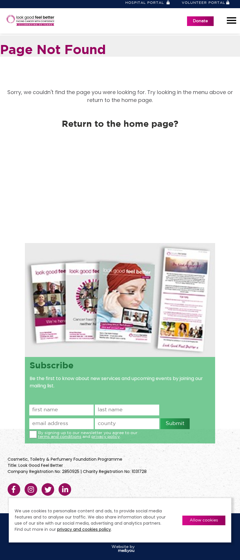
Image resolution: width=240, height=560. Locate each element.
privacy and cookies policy (84, 529)
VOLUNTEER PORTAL (203, 2)
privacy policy (105, 436)
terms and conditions (59, 436)
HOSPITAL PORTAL (145, 2)
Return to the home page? (120, 124)
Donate (200, 21)
